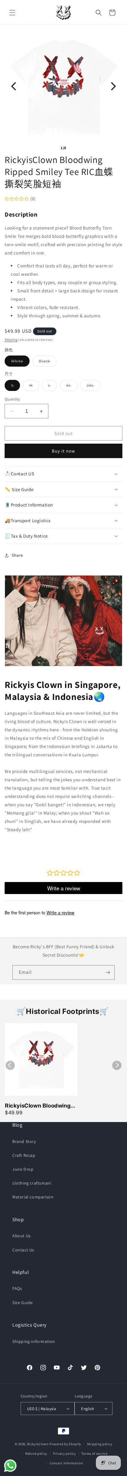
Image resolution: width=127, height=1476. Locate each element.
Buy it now (63, 451)
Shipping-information (33, 1341)
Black (48, 362)
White (20, 362)
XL (72, 386)
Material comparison (32, 1197)
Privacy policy (64, 1453)
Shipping (11, 340)
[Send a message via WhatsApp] (10, 1465)
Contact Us (23, 1250)
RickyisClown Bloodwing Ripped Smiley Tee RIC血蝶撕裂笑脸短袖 (41, 1106)
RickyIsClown (37, 1444)
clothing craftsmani (31, 1183)
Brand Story (24, 1141)
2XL (93, 386)
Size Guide (22, 1302)
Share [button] (17, 555)
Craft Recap (23, 1155)
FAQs (17, 1288)
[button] (12, 12)
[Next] (113, 86)
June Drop (22, 1169)
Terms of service (94, 1453)
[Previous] (14, 86)
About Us (21, 1235)
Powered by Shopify (65, 1444)
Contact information (66, 1463)
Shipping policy (100, 1444)
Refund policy (36, 1453)
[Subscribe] (107, 972)
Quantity (12, 399)
